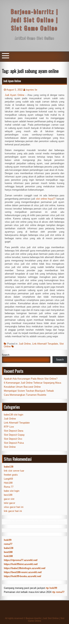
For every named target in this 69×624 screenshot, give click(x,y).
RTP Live (9, 426)
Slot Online (10, 447)
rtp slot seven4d (47, 520)
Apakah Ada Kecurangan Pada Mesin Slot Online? (30, 378)
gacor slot (9, 499)
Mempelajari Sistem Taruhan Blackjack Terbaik (29, 390)
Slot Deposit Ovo (13, 438)
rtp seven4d (18, 520)
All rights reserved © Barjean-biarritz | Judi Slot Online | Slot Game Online (34, 619)
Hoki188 (8, 482)
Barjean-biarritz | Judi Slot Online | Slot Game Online (34, 19)
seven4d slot (32, 520)
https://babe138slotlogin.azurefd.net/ (24, 568)
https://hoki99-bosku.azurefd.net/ (22, 576)
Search (5, 355)
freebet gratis (11, 474)
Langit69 (8, 478)
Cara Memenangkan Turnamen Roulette (25, 394)
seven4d (6, 520)
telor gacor (9, 503)
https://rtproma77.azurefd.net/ (21, 560)
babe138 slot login (13, 414)
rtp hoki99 (51, 588)
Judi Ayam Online (12, 81)
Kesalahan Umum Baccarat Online (22, 386)
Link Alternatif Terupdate (45, 343)
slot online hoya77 (46, 198)
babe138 (8, 548)
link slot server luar (14, 470)
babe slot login (11, 490)
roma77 (8, 544)
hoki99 (7, 540)
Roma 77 (8, 486)
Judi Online (25, 343)
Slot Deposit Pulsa (14, 442)
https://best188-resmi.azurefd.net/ (23, 572)
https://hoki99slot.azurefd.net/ (21, 564)
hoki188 (8, 556)
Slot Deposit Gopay (14, 434)
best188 (8, 495)
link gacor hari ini (13, 511)
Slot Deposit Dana (13, 430)
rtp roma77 (58, 592)
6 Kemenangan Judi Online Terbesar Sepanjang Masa (32, 382)
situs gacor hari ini (13, 507)
